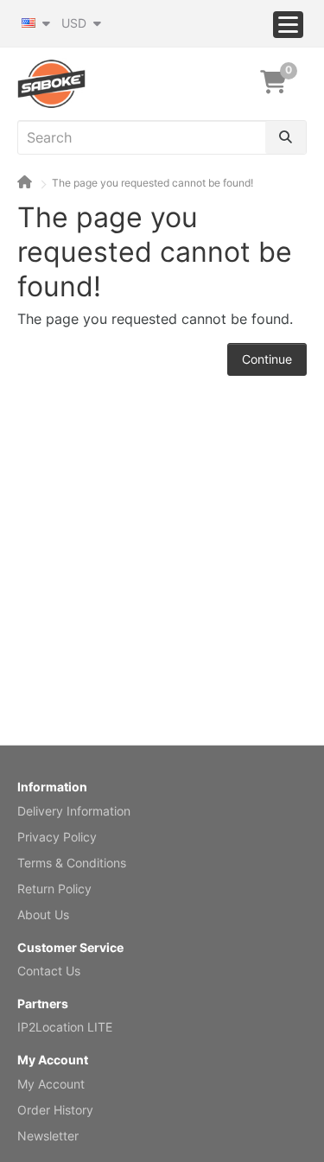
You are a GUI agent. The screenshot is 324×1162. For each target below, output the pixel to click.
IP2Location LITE (64, 1026)
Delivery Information (73, 810)
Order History (55, 1109)
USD (75, 23)
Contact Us (48, 970)
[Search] (285, 137)
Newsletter (48, 1135)
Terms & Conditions (71, 862)
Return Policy (54, 888)
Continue (267, 359)
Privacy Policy (57, 836)
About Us (43, 914)
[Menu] (288, 24)
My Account (51, 1083)
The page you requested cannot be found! (152, 182)
